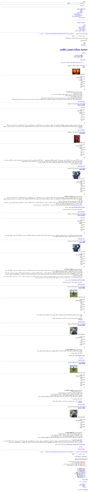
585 (52, 33)
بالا (84, 487)
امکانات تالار (79, 12)
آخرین (42, 33)
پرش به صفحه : (81, 35)
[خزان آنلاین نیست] (76, 74)
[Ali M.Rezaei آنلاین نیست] (77, 142)
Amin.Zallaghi (74, 207)
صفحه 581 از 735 (83, 33)
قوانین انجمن (84, 479)
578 (64, 33)
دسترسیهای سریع (78, 14)
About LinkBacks (77, 56)
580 (61, 33)
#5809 (83, 362)
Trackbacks (81, 474)
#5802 (83, 103)
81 (73, 33)
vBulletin (85, 489)
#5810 (83, 406)
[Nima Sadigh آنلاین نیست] (76, 178)
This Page (83, 45)
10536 (83, 40)
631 (48, 33)
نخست (77, 33)
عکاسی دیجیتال (81, 27)
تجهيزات (80, 357)
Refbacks (81, 477)
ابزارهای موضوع (82, 59)
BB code (83, 468)
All (84, 43)
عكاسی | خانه (82, 485)
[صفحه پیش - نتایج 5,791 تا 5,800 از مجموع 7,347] (75, 33)
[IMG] (83, 471)
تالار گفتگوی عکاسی (80, 8)
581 (59, 33)
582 (57, 33)
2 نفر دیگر (63, 444)
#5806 (83, 241)
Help (84, 1)
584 (53, 33)
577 (66, 33)
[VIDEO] (83, 472)
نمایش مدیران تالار (76, 16)
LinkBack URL (77, 55)
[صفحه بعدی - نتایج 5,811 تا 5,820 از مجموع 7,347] (43, 33)
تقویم (81, 11)
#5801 (83, 65)
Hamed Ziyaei (69, 444)
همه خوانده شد (77, 13)
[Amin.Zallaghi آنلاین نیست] (73, 296)
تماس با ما (82, 483)
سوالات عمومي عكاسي (70, 49)
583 (55, 33)
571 (68, 33)
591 (50, 33)
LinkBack (83, 52)
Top (84, 42)
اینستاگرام (80, 319)
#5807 (83, 286)
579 (62, 33)
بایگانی (83, 486)
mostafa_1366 (75, 444)
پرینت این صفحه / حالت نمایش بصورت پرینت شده (71, 62)
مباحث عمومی (82, 29)
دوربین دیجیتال (82, 28)
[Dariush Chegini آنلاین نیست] (73, 334)
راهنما (81, 10)
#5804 (83, 168)
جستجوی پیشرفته (81, 22)
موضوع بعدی (78, 456)
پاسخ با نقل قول (81, 101)
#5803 (83, 132)
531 (70, 33)
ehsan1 (83, 355)
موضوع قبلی (84, 456)
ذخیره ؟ (82, 5)
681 (46, 33)
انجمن (83, 25)
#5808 (83, 324)
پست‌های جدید (82, 17)
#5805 (83, 213)
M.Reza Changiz (81, 207)
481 (71, 33)
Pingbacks (81, 475)
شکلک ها (83, 469)
